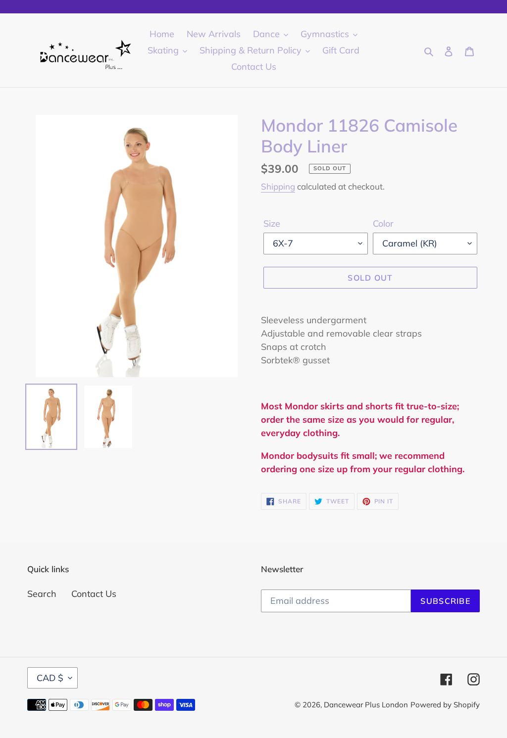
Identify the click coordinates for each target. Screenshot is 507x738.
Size (271, 223)
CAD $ (50, 678)
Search (41, 593)
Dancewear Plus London (366, 704)
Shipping (278, 186)
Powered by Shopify (445, 704)
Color (383, 223)
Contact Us (93, 593)
